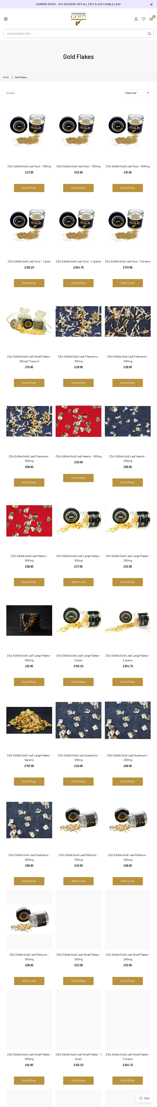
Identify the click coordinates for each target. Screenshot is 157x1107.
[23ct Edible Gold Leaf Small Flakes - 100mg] (78, 919)
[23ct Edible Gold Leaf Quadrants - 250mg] (128, 720)
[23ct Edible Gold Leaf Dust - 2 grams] (78, 226)
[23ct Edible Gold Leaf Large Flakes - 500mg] (29, 620)
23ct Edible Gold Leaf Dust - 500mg (128, 166)
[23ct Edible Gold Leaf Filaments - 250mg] (128, 321)
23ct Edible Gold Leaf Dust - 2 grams (78, 261)
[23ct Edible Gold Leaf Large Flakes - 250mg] (128, 521)
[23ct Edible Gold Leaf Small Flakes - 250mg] (128, 919)
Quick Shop (29, 187)
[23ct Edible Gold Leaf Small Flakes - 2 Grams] (128, 1019)
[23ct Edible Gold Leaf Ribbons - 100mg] (78, 820)
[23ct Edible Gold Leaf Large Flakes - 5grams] (29, 720)
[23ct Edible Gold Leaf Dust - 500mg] (128, 131)
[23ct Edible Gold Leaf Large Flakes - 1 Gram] (78, 620)
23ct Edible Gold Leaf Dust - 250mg (78, 166)
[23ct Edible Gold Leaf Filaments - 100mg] (78, 321)
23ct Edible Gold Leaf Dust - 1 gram (29, 261)
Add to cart (128, 283)
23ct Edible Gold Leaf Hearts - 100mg (78, 456)
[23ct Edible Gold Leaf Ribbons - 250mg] (128, 820)
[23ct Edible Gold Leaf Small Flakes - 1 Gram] (78, 1019)
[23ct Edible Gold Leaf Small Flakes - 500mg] (29, 1019)
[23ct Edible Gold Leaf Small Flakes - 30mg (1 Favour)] (29, 321)
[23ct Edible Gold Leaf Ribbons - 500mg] (29, 919)
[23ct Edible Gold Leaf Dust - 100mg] (29, 131)
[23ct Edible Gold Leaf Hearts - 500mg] (29, 521)
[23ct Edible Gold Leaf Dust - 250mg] (78, 131)
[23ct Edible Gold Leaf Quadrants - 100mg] (78, 720)
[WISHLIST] (143, 18)
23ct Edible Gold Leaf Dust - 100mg (29, 166)
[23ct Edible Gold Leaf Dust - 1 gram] (29, 226)
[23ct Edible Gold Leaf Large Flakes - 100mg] (78, 521)
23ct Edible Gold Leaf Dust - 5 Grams (127, 261)
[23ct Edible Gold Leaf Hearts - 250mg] (128, 421)
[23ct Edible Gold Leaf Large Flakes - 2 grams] (128, 620)
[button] (6, 18)
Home (6, 77)
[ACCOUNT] (136, 18)
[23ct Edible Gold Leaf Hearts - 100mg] (78, 421)
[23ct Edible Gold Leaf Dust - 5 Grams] (128, 226)
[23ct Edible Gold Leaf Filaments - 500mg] (29, 421)
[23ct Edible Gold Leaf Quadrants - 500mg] (29, 820)
